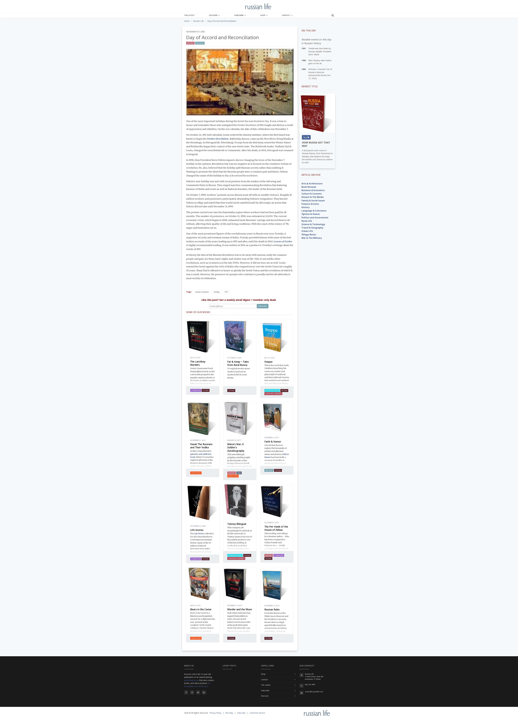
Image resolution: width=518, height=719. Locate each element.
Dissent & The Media (312, 197)
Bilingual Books (272, 390)
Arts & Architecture (312, 183)
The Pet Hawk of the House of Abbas (276, 528)
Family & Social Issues (313, 200)
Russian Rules (272, 609)
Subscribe (238, 15)
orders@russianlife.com (314, 692)
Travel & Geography (312, 227)
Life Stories (196, 530)
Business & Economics (313, 190)
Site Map (229, 713)
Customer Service (257, 713)
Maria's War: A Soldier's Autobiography (235, 447)
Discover (213, 15)
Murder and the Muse (239, 609)
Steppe (268, 361)
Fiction (205, 390)
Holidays (200, 43)
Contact (286, 15)
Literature (195, 390)
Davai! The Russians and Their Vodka (201, 445)
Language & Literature (313, 210)
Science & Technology (313, 224)
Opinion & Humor (310, 214)
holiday (216, 292)
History (190, 43)
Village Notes (308, 234)
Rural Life (306, 220)
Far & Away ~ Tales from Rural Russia (238, 363)
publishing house (191, 680)
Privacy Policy (215, 713)
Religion (268, 470)
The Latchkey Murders (197, 363)
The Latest (189, 15)
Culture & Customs (311, 193)
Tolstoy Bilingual (236, 523)
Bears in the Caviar (201, 609)
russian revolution (202, 292)
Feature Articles (310, 203)
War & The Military (311, 237)
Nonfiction (195, 473)
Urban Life (307, 231)
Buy (305, 137)
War (239, 473)
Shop (262, 15)
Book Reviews (308, 186)
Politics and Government (314, 217)
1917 (226, 292)
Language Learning (273, 394)
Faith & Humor (272, 441)
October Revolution (218, 138)
